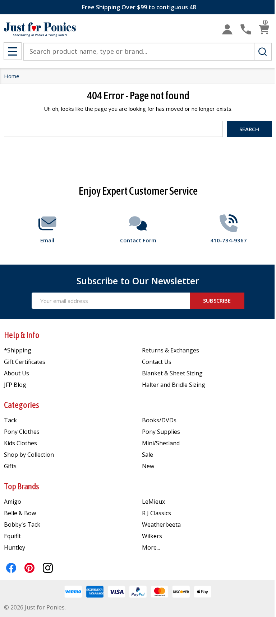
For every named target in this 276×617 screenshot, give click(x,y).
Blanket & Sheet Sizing (172, 373)
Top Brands (21, 486)
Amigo (12, 502)
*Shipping (17, 350)
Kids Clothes (20, 443)
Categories (21, 405)
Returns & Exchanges (170, 350)
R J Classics (156, 513)
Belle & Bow (20, 513)
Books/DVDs (159, 420)
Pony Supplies (161, 432)
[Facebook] (11, 568)
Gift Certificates (24, 362)
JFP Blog (15, 385)
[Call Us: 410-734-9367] (246, 30)
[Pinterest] (29, 568)
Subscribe (217, 300)
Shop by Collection (29, 455)
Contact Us (156, 362)
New (148, 466)
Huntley (14, 547)
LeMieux (153, 502)
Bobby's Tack (22, 524)
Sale (147, 455)
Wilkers (152, 536)
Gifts (10, 466)
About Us (16, 373)
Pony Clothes (22, 432)
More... (151, 547)
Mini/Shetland (161, 443)
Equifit (12, 536)
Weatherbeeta (161, 524)
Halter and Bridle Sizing (173, 385)
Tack (10, 420)
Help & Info (22, 335)
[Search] (263, 52)
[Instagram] (48, 568)
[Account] (227, 30)
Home (11, 76)
